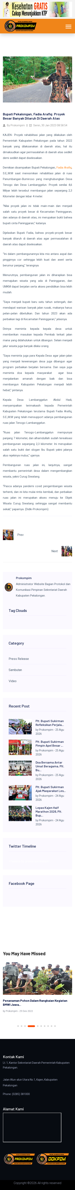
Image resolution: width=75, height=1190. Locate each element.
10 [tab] (55, 1026)
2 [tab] (21, 1026)
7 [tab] (44, 1026)
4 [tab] (31, 1026)
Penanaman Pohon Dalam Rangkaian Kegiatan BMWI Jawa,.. (35, 1002)
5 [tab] (37, 1026)
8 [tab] (48, 1026)
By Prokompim (15, 125)
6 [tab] (41, 1026)
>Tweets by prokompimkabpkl (29, 861)
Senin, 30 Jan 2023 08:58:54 (50, 125)
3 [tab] (25, 1026)
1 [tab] (18, 1026)
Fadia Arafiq (64, 167)
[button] (68, 25)
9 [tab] (51, 1026)
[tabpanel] (37, 988)
